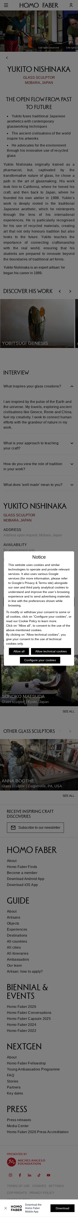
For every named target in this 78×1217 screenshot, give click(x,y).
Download (62, 1208)
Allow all (18, 651)
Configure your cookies (40, 660)
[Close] (5, 1208)
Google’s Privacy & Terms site (32, 583)
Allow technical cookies (51, 651)
